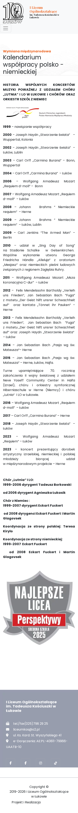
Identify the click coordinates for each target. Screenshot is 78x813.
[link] (36, 13)
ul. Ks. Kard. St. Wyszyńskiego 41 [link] (37, 735)
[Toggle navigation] (5, 28)
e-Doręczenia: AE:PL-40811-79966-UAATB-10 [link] (37, 744)
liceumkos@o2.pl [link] (26, 729)
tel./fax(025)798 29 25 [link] (30, 723)
